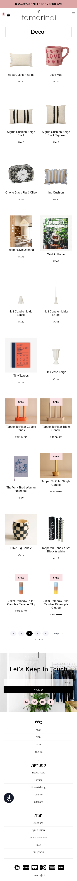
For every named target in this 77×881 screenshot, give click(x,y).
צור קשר (38, 751)
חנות (38, 744)
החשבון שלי (38, 852)
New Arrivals (38, 772)
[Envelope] (34, 702)
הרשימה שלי (38, 822)
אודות (38, 737)
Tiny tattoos (21, 375)
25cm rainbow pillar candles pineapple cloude (56, 604)
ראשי (38, 729)
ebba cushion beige (21, 74)
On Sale (38, 794)
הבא (41, 639)
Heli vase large (56, 372)
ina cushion (56, 192)
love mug (56, 74)
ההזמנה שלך (38, 830)
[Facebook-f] (50, 702)
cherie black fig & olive (21, 192)
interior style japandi (21, 249)
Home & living (38, 787)
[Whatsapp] (26, 702)
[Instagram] (42, 702)
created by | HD (38, 875)
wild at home (56, 254)
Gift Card (38, 801)
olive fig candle (21, 548)
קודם (56, 633)
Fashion (38, 779)
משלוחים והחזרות (38, 837)
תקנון (38, 844)
